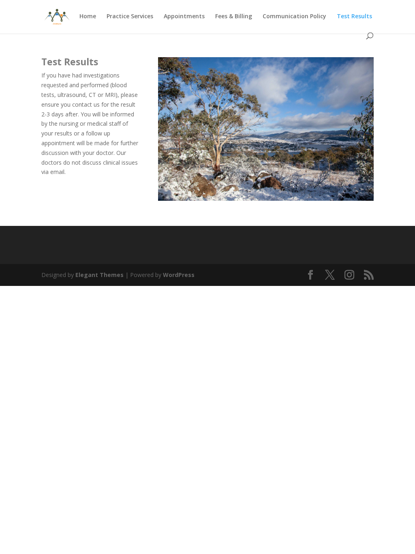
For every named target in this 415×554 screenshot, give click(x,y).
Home (87, 16)
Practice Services (130, 16)
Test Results (354, 16)
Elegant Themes (99, 275)
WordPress (179, 275)
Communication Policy (294, 16)
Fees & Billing (233, 16)
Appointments (184, 16)
